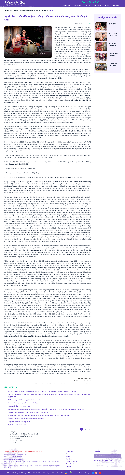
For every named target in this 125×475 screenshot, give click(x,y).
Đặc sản (87, 5)
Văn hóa (68, 454)
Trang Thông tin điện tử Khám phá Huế (25, 434)
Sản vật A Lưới (17, 440)
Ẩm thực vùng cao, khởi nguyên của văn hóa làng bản (26, 418)
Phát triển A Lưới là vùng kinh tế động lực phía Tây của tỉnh (28, 412)
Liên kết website (100, 456)
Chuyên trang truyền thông (21, 436)
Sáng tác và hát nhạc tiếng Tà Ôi (19, 422)
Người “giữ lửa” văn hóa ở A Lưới (18, 425)
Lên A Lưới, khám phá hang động (19, 406)
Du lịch (68, 456)
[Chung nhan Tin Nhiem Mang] (79, 473)
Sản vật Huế (16, 438)
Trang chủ (66, 5)
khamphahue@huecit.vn (16, 459)
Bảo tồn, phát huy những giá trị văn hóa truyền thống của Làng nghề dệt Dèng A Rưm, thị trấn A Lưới (42, 391)
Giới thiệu (77, 5)
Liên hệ (68, 466)
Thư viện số (70, 464)
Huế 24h (69, 459)
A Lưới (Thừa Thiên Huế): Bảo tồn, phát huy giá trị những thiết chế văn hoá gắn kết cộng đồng (39, 415)
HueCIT (60, 473)
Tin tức (106, 5)
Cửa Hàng (97, 5)
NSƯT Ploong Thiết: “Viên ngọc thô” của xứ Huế (24, 400)
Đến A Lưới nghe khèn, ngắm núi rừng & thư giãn (24, 403)
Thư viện (116, 5)
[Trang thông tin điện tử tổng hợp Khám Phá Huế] (32, 3)
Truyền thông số (71, 461)
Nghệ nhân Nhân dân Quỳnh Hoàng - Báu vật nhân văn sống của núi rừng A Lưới (114, 24)
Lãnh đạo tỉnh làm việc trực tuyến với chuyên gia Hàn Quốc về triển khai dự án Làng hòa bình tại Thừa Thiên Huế (46, 409)
